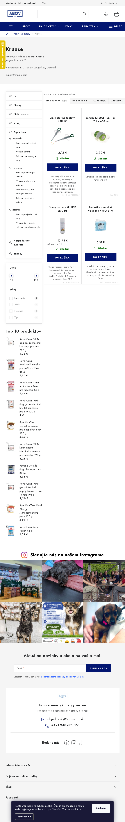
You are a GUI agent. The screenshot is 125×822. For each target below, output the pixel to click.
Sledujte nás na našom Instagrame (67, 555)
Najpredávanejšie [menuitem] (56, 100)
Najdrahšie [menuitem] (99, 100)
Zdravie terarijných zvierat (25, 200)
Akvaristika (17, 138)
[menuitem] (12, 26)
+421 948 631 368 (107, 14)
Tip (25, 317)
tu (80, 809)
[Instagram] (73, 742)
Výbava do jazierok (25, 222)
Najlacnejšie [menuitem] (80, 100)
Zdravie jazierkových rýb (28, 227)
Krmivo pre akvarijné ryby (26, 145)
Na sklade (25, 298)
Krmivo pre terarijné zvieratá (25, 174)
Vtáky (17, 123)
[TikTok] (81, 742)
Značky (18, 253)
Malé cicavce (21, 114)
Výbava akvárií (23, 151)
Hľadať (84, 14)
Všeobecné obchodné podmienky (22, 3)
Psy (16, 96)
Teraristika (17, 167)
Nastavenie (24, 816)
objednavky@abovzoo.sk (65, 719)
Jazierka (16, 209)
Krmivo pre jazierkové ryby (26, 216)
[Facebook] (66, 742)
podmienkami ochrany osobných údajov (62, 676)
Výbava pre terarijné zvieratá (25, 183)
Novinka (25, 311)
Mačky (17, 105)
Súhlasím (101, 808)
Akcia (25, 304)
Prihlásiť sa (98, 668)
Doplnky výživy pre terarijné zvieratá (25, 191)
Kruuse (40, 56)
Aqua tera (20, 132)
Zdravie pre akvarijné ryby (26, 158)
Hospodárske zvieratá (22, 242)
